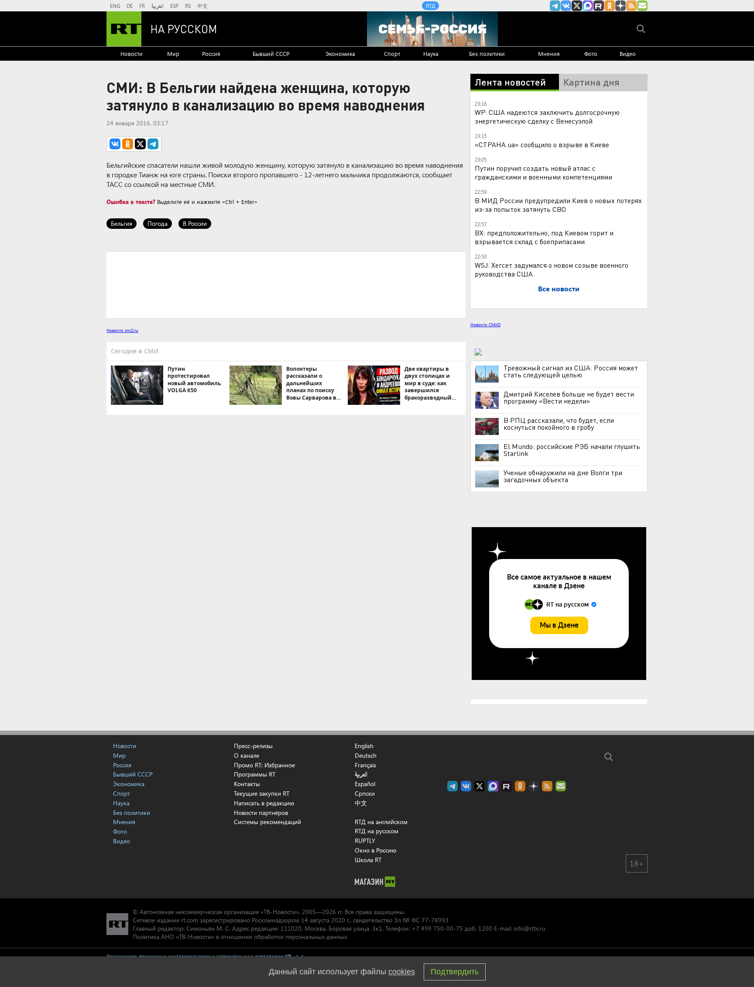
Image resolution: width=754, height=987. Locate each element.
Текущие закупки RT (261, 793)
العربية (157, 5)
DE (130, 5)
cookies (401, 971)
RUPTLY (365, 840)
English (364, 746)
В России (195, 223)
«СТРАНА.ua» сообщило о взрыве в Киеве (542, 144)
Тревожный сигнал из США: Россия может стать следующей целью (571, 371)
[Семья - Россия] (432, 28)
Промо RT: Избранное (264, 765)
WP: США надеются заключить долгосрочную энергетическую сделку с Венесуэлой (547, 116)
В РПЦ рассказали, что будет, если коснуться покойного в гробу (559, 424)
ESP (174, 5)
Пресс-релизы (253, 746)
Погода (157, 223)
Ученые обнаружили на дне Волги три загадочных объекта (563, 476)
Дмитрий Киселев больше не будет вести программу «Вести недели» (569, 397)
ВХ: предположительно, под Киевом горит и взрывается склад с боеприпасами (544, 237)
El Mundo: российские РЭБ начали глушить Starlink (572, 450)
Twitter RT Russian (577, 5)
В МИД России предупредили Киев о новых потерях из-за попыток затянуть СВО (558, 205)
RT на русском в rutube (598, 5)
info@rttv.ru (529, 928)
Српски (365, 793)
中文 (202, 5)
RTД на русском (376, 831)
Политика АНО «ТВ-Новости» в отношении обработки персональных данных (240, 936)
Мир (173, 53)
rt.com (189, 920)
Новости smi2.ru (122, 330)
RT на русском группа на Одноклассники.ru (609, 5)
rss (631, 5)
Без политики (487, 53)
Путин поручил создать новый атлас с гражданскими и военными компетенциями (543, 172)
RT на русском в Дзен (620, 5)
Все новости (558, 288)
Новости (131, 53)
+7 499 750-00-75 (437, 928)
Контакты (247, 784)
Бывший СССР (271, 53)
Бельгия (121, 223)
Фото (590, 53)
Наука (431, 53)
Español (365, 784)
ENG (115, 5)
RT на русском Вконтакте (566, 5)
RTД (430, 5)
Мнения (549, 53)
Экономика (340, 53)
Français (365, 765)
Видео (628, 53)
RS (188, 5)
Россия (211, 53)
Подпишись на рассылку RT (642, 5)
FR (142, 5)
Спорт (392, 53)
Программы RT (254, 774)
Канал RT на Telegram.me (555, 5)
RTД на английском (381, 822)
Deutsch (366, 755)
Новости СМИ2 (485, 324)
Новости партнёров (261, 812)
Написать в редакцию (264, 803)
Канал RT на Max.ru (588, 5)
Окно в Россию (375, 850)
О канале (246, 755)
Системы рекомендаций (267, 822)
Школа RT (368, 860)
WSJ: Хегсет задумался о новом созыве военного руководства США (551, 269)
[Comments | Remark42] (286, 284)
